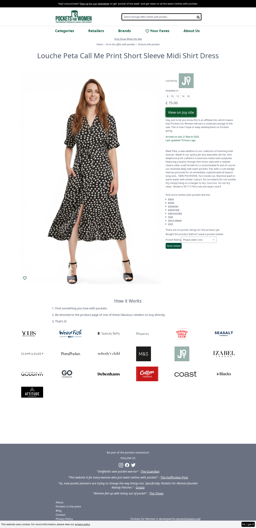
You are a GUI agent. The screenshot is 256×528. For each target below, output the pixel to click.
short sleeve (175, 220)
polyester (173, 206)
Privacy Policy (64, 519)
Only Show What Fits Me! (128, 39)
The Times (156, 493)
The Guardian (150, 471)
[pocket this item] (25, 278)
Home (99, 44)
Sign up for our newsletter (95, 3)
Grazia (140, 487)
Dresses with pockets (149, 44)
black (171, 199)
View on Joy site (181, 112)
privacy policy (82, 524)
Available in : (172, 90)
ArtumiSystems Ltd (188, 519)
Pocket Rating (173, 239)
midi (170, 216)
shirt (170, 224)
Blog (58, 510)
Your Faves (159, 30)
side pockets (175, 213)
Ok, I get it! (248, 524)
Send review (173, 245)
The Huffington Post (174, 477)
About (59, 502)
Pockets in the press (68, 506)
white (171, 202)
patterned (173, 209)
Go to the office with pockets (120, 44)
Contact (60, 514)
